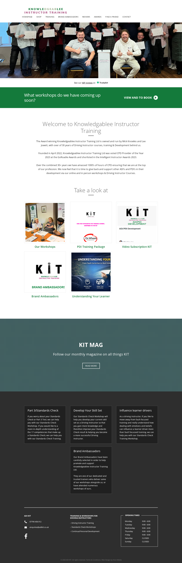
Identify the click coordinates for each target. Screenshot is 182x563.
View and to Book (138, 97)
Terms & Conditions (93, 560)
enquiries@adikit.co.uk (39, 527)
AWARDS (97, 16)
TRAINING (50, 16)
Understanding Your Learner (91, 296)
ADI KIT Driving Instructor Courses (45, 15)
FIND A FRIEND (111, 16)
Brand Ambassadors (68, 16)
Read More (91, 365)
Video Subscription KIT (137, 247)
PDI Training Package (91, 247)
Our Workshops (45, 247)
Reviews (86, 16)
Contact (126, 16)
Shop (39, 16)
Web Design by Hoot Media (112, 560)
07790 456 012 (35, 521)
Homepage (27, 16)
